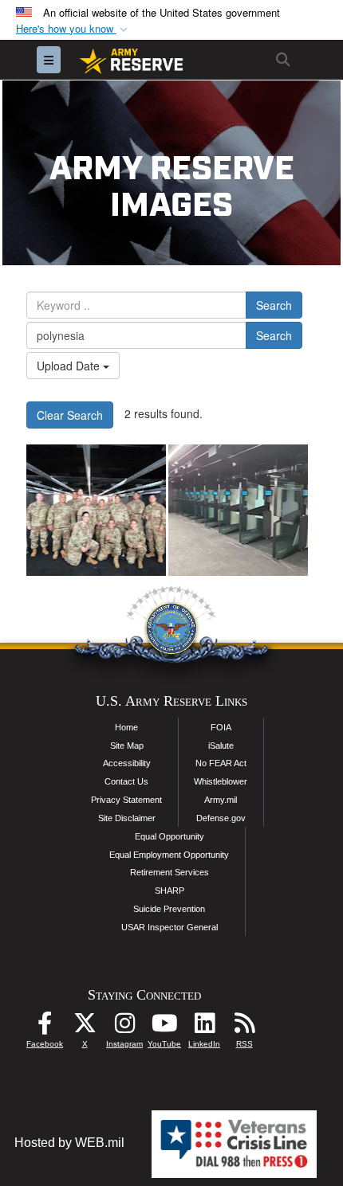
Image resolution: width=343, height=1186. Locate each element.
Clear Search (70, 415)
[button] (73, 29)
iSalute (221, 745)
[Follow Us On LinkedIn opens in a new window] (204, 1027)
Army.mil (220, 799)
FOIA (221, 727)
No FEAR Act (220, 763)
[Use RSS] (244, 1027)
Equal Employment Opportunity (169, 854)
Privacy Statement (126, 799)
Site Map (127, 745)
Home (126, 727)
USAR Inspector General (169, 927)
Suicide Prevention (169, 909)
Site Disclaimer (127, 818)
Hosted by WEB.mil (69, 1142)
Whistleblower (220, 781)
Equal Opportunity (169, 836)
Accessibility (127, 763)
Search (274, 305)
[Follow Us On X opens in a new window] (84, 1027)
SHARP (169, 890)
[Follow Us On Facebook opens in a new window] (45, 1027)
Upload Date (70, 366)
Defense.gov (221, 818)
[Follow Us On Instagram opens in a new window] (124, 1027)
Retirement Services (169, 872)
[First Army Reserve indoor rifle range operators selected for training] (96, 510)
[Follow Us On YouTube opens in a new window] (164, 1027)
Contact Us (126, 781)
